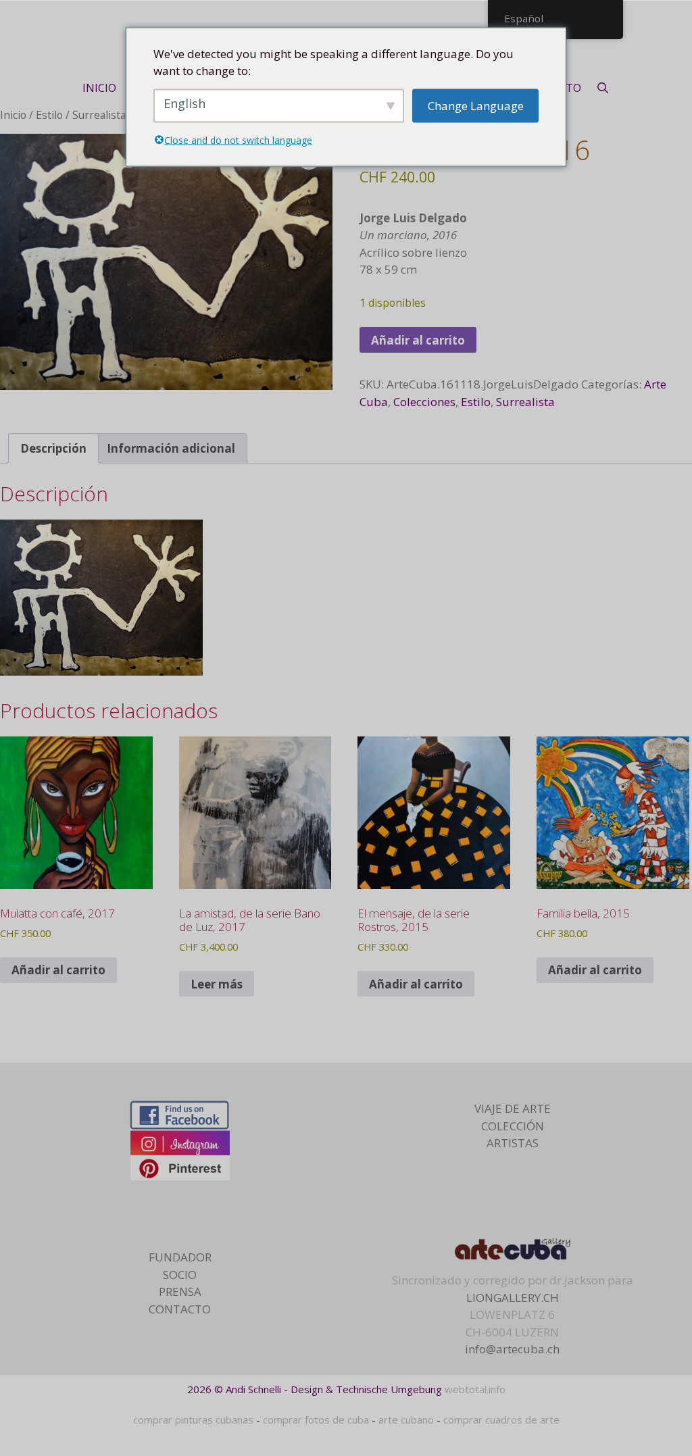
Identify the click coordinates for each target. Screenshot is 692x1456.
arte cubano (406, 1419)
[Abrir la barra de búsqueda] (603, 87)
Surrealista (99, 114)
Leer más (217, 984)
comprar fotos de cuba (316, 1419)
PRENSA (180, 1291)
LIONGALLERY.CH (512, 1297)
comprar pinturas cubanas (193, 1419)
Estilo (49, 114)
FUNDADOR (180, 1257)
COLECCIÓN (512, 1126)
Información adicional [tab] (171, 448)
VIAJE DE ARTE (512, 1108)
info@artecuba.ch (512, 1349)
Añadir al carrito (418, 340)
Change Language (476, 105)
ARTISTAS (513, 1143)
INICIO (99, 87)
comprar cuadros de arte (501, 1419)
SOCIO (180, 1274)
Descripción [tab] (53, 448)
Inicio (13, 114)
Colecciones (424, 401)
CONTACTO (180, 1309)
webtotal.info (475, 1389)
